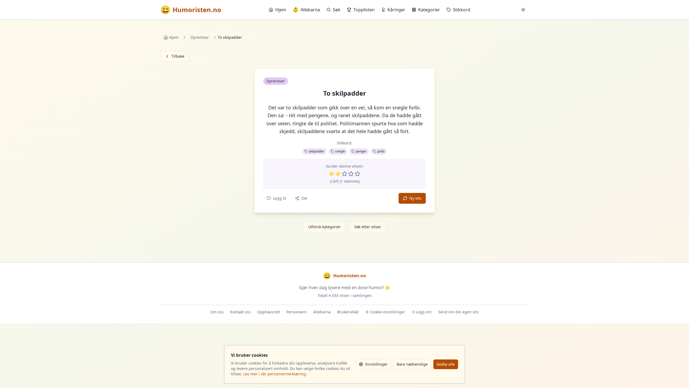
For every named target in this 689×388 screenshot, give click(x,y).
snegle (340, 151)
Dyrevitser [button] (275, 81)
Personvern (296, 311)
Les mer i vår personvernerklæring (274, 373)
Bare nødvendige (412, 364)
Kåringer (396, 10)
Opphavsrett (268, 311)
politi (381, 151)
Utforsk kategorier (324, 226)
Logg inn (424, 311)
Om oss (217, 311)
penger (361, 151)
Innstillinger (376, 364)
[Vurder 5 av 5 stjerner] (357, 174)
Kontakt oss (240, 311)
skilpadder (316, 151)
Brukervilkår (348, 311)
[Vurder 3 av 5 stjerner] (344, 174)
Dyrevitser (200, 37)
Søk (336, 10)
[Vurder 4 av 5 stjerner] (351, 174)
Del (304, 198)
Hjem (280, 10)
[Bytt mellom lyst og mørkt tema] (523, 9)
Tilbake (177, 56)
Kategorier (429, 10)
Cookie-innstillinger (387, 311)
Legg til (279, 198)
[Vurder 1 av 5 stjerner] (331, 174)
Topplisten (364, 10)
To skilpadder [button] (344, 93)
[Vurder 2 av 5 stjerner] (338, 174)
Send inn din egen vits (458, 311)
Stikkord (461, 10)
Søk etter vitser (367, 226)
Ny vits (415, 198)
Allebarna (306, 9)
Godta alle (446, 364)
